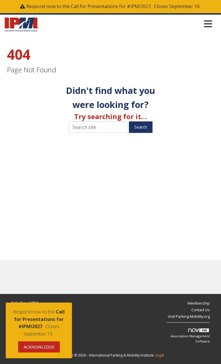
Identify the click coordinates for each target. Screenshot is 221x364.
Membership (199, 303)
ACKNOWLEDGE (39, 347)
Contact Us (200, 309)
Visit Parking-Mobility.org (189, 316)
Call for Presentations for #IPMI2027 (111, 6)
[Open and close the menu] (127, 23)
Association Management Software (190, 338)
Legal (159, 355)
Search (140, 127)
